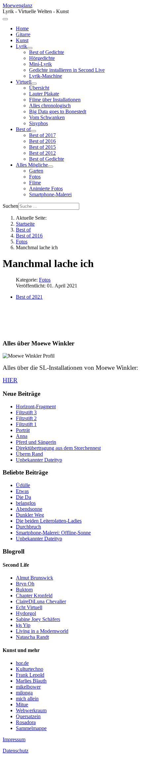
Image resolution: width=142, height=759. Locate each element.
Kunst (22, 40)
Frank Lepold (30, 675)
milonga (24, 692)
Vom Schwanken (47, 117)
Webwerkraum (31, 710)
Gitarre (23, 34)
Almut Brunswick (34, 578)
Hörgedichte (42, 58)
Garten (36, 171)
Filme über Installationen (55, 99)
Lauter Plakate (44, 93)
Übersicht (39, 88)
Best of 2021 (29, 297)
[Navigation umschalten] (5, 19)
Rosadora (26, 722)
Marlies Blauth (31, 681)
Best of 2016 (42, 141)
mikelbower (28, 687)
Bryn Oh (25, 583)
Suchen (10, 206)
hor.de (22, 663)
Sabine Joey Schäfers (38, 619)
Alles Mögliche (32, 165)
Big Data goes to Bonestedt (57, 111)
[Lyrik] (29, 48)
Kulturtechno (29, 669)
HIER (10, 380)
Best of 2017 (42, 135)
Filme (35, 182)
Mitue (22, 704)
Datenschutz (15, 750)
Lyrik (21, 46)
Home (22, 28)
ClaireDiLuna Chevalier (41, 601)
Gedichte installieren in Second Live (67, 70)
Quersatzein (28, 716)
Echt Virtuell (29, 607)
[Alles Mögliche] (50, 167)
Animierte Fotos (46, 188)
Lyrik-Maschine (45, 76)
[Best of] (33, 131)
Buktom (24, 589)
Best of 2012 (42, 153)
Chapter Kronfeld (34, 595)
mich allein (27, 698)
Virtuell (23, 82)
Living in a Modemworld (42, 631)
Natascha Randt (32, 637)
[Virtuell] (34, 84)
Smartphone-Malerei (50, 194)
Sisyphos (38, 123)
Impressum (14, 739)
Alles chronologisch (50, 105)
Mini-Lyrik (40, 64)
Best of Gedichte (46, 52)
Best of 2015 (42, 147)
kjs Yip (23, 625)
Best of (23, 129)
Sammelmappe (31, 728)
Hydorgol (26, 613)
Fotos (35, 176)
